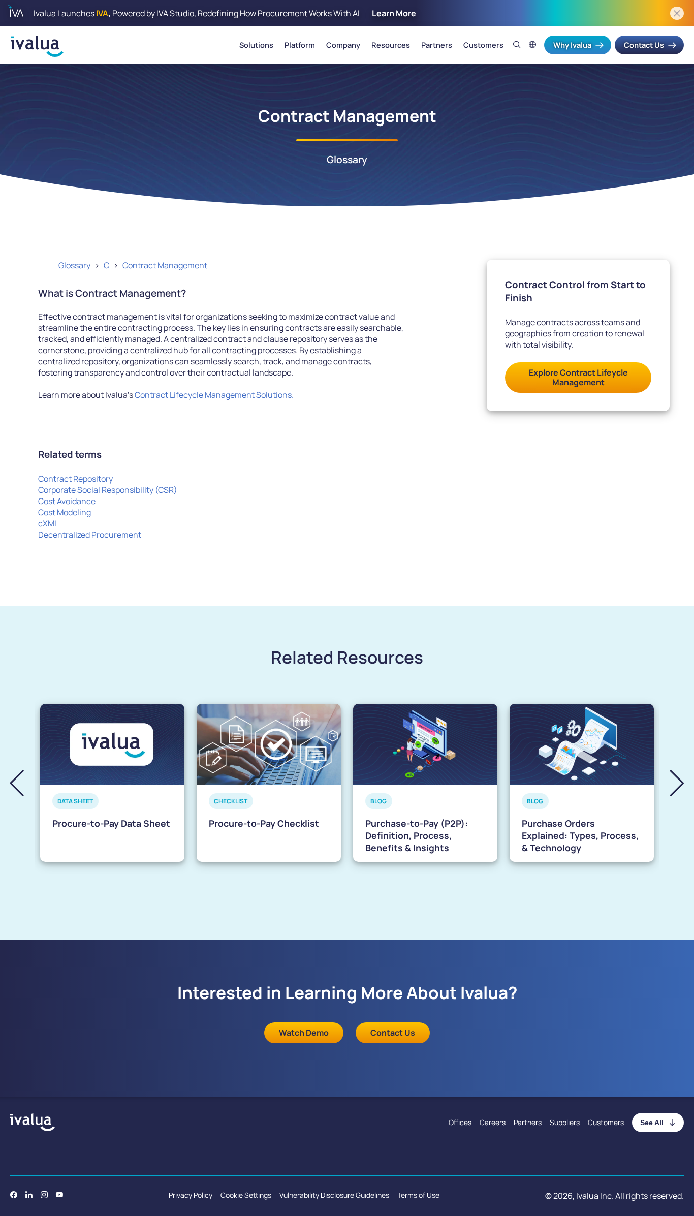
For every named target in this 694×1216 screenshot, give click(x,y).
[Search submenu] (517, 45)
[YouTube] (59, 1194)
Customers (483, 45)
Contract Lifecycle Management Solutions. (214, 394)
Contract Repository (75, 478)
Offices (460, 1122)
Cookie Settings (245, 1195)
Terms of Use (418, 1195)
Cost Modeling (64, 512)
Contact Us (644, 45)
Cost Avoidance (67, 501)
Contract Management (164, 265)
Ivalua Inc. (595, 1195)
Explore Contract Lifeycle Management (578, 377)
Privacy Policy (190, 1195)
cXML (48, 523)
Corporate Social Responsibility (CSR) (107, 489)
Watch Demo (304, 1032)
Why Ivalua (572, 45)
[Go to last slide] (25, 782)
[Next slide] (668, 782)
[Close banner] (677, 13)
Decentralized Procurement (89, 534)
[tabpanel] (112, 783)
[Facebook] (13, 1194)
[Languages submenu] (533, 45)
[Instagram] (44, 1194)
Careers (493, 1122)
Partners (436, 45)
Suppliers (565, 1122)
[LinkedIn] (29, 1194)
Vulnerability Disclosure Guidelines (334, 1195)
